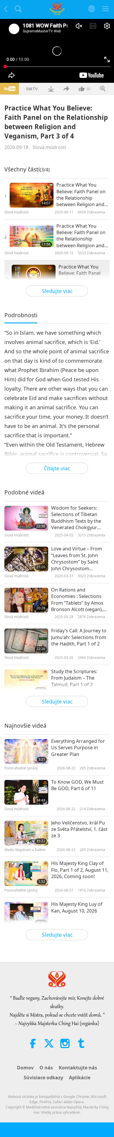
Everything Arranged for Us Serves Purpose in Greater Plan (78, 747)
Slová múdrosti (49, 147)
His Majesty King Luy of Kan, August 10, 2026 (76, 907)
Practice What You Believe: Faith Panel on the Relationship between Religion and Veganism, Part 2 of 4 (81, 236)
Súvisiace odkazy (43, 1077)
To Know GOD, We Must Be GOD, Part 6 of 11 (77, 785)
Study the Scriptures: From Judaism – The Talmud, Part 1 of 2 (74, 678)
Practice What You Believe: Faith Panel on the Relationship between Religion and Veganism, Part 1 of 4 (81, 195)
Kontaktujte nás (78, 1067)
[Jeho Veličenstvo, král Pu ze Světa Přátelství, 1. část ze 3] (26, 833)
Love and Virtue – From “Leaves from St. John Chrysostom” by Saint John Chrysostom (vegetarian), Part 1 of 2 (77, 558)
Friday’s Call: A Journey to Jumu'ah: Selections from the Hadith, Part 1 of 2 (78, 637)
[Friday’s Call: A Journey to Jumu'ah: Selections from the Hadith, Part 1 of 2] (26, 641)
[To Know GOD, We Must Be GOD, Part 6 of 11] (26, 792)
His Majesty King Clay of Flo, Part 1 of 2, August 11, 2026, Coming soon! (79, 870)
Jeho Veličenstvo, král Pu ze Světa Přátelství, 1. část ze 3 (79, 829)
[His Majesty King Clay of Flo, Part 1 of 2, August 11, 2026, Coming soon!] (26, 873)
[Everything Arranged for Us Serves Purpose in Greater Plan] (26, 751)
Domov (25, 1067)
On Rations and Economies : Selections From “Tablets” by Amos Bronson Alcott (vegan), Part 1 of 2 (77, 600)
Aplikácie (79, 1077)
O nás (46, 1067)
